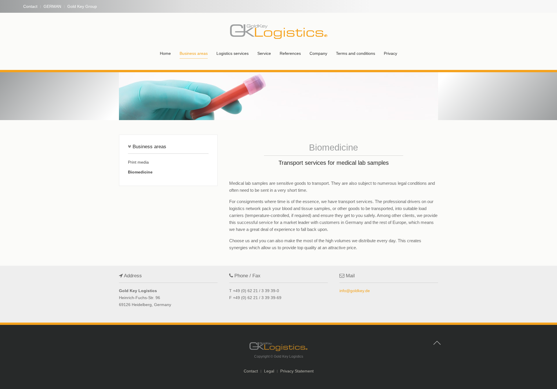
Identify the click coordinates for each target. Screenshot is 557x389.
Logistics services (232, 53)
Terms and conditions (355, 53)
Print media (138, 162)
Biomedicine (140, 172)
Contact (30, 6)
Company (318, 53)
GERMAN (52, 6)
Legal (269, 371)
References (290, 53)
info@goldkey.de (354, 290)
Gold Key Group (82, 6)
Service (264, 53)
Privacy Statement (297, 371)
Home (165, 53)
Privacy (390, 53)
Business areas (194, 53)
